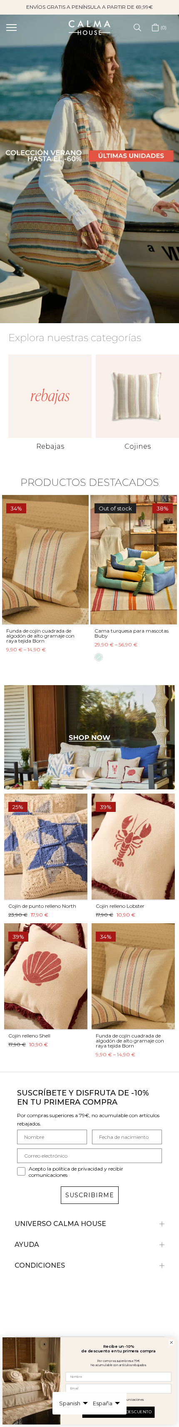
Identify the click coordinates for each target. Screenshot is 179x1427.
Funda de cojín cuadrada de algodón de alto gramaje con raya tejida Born (40, 636)
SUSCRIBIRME (89, 1195)
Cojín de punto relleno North (42, 906)
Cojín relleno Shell (29, 1036)
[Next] (169, 560)
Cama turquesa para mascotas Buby (131, 633)
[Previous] (9, 560)
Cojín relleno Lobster (120, 906)
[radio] (98, 657)
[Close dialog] (171, 1342)
